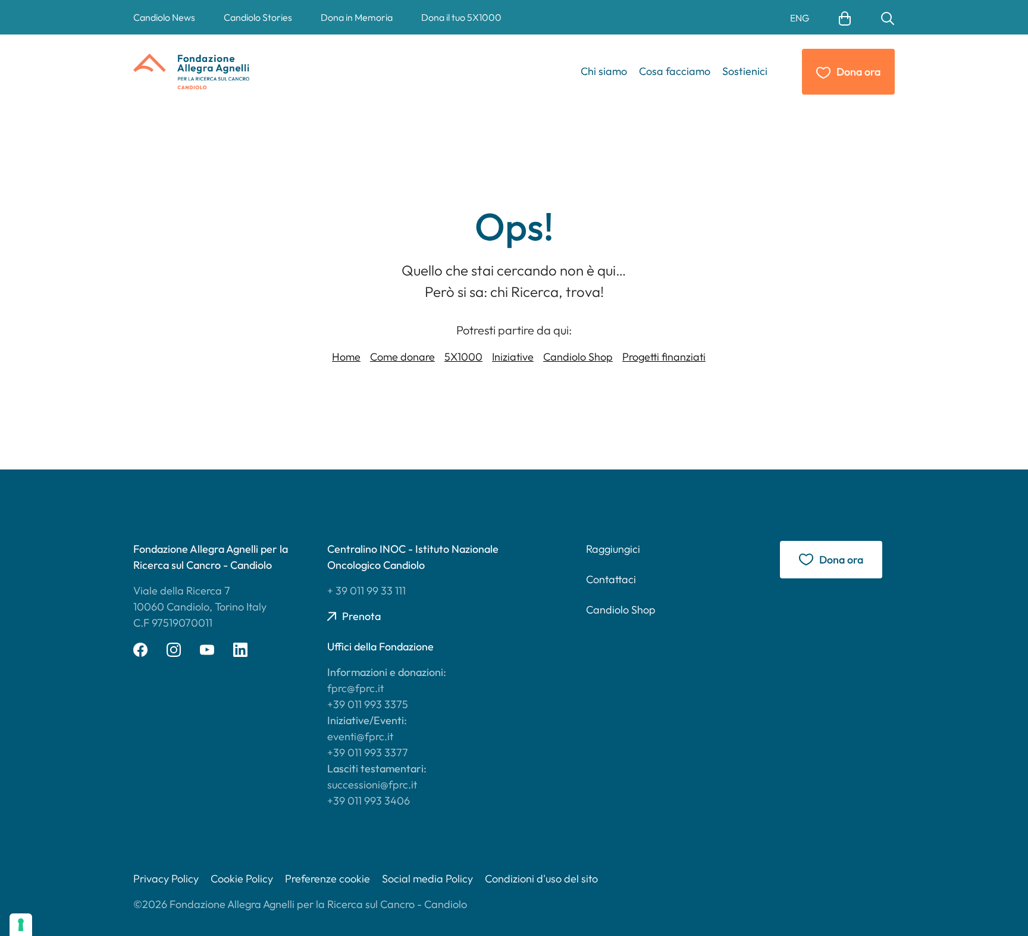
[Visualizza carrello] (845, 17)
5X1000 (463, 357)
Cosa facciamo (674, 71)
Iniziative (513, 357)
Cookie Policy (242, 878)
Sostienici (744, 71)
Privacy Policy (166, 878)
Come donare (402, 357)
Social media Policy (427, 878)
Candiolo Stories (258, 17)
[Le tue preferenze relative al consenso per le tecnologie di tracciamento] (21, 924)
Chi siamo (604, 71)
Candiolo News (164, 17)
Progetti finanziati (664, 357)
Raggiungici (613, 549)
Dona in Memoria (357, 17)
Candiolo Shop (578, 357)
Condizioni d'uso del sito (541, 878)
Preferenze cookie (327, 878)
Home (346, 357)
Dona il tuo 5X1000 (461, 17)
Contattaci (611, 579)
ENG (799, 18)
